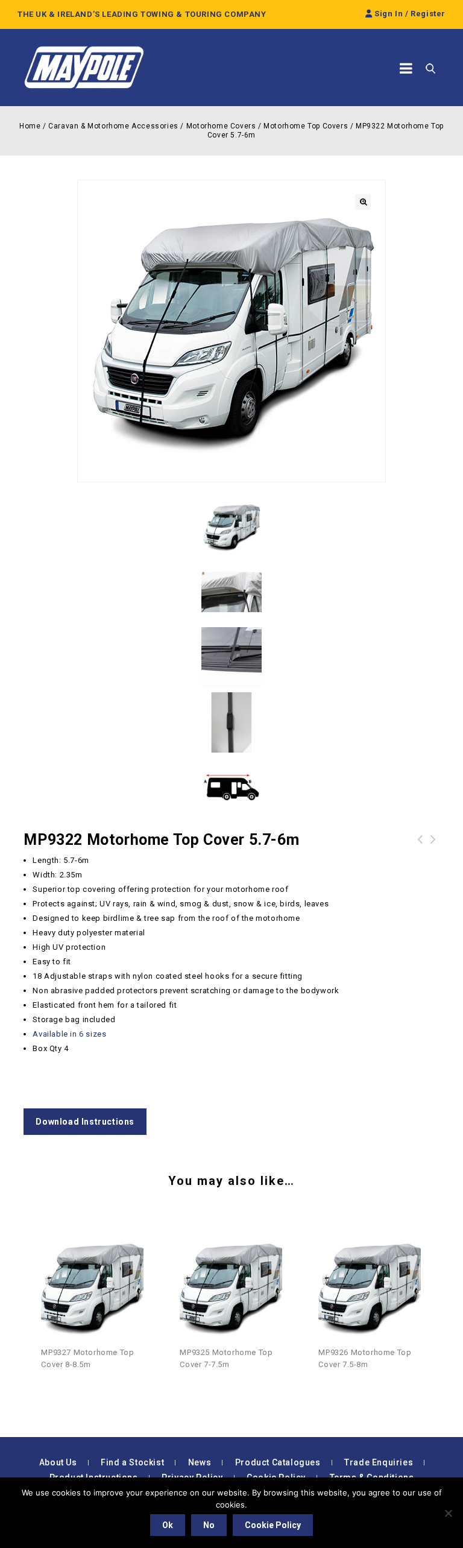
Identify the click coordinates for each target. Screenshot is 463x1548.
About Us (58, 1462)
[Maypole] (84, 67)
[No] (448, 1513)
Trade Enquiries (378, 1462)
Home (29, 126)
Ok (167, 1525)
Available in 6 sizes (69, 1033)
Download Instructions (85, 1121)
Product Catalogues (278, 1462)
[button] (363, 202)
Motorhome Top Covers (305, 126)
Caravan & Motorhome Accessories (113, 126)
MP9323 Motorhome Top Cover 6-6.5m (420, 846)
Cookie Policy (273, 1525)
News (199, 1462)
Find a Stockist (132, 1462)
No (209, 1525)
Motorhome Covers (221, 126)
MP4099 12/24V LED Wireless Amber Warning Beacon (433, 854)
